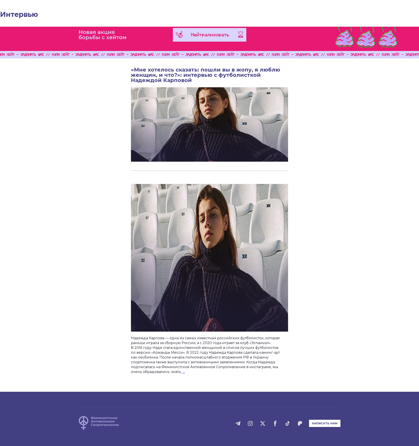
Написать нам (324, 423)
